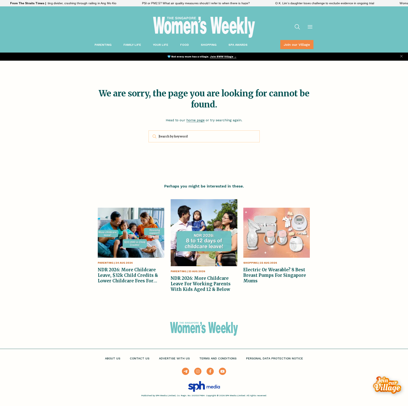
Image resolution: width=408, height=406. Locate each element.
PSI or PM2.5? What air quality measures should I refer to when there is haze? (183, 3)
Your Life (160, 44)
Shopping (209, 44)
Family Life (132, 44)
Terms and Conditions (218, 358)
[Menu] (310, 27)
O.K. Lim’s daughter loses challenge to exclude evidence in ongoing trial (312, 3)
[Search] (297, 27)
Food (184, 44)
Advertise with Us (174, 358)
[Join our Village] (387, 385)
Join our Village (297, 45)
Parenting (103, 44)
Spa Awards (238, 44)
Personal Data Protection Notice (274, 358)
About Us (112, 358)
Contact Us (139, 358)
